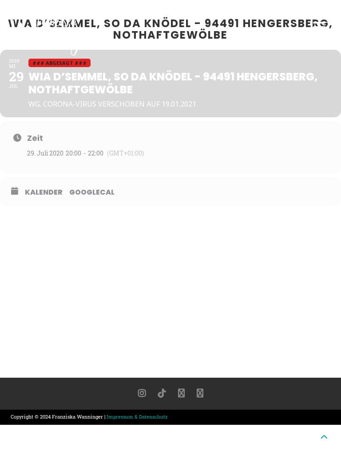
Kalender (44, 192)
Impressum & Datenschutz (137, 416)
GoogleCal (92, 192)
